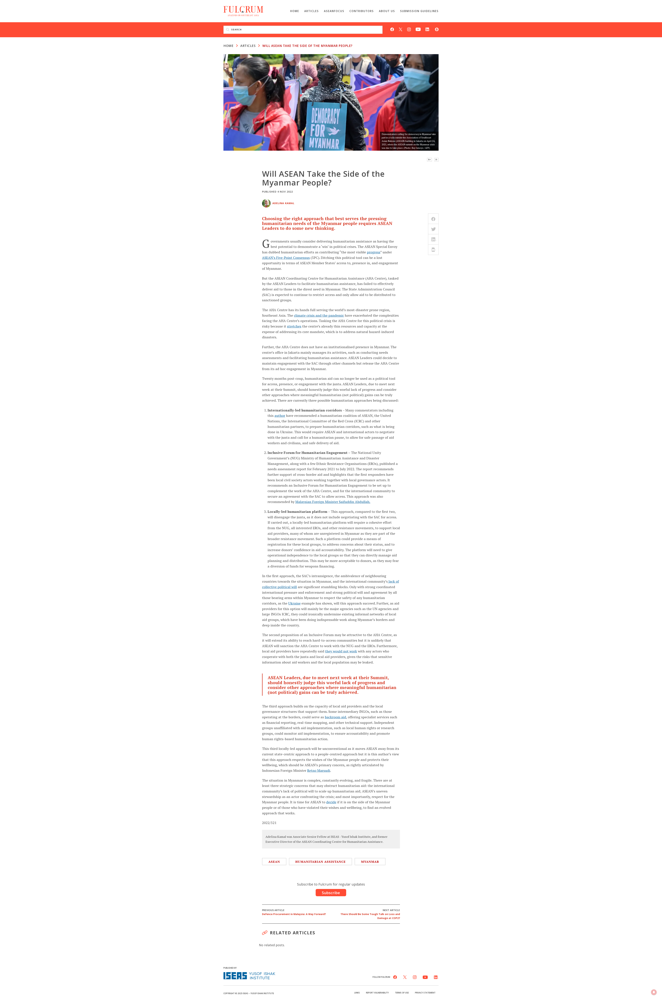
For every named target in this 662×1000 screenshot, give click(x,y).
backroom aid (335, 717)
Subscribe (331, 892)
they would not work (341, 651)
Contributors (361, 11)
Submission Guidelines (419, 11)
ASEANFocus (334, 11)
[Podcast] (437, 29)
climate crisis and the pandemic (319, 315)
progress (373, 252)
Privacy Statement (425, 992)
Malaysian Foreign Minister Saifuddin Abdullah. (332, 501)
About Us (387, 11)
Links (357, 992)
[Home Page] (243, 11)
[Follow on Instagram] (409, 29)
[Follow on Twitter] (400, 29)
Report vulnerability (377, 992)
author (279, 415)
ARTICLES (247, 46)
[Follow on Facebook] (392, 29)
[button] (654, 992)
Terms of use (402, 992)
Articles (311, 11)
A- (436, 159)
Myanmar (370, 862)
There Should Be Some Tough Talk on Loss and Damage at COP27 (370, 914)
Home (294, 11)
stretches (294, 326)
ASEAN (274, 862)
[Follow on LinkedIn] (427, 29)
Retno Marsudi (318, 770)
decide (331, 802)
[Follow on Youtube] (418, 29)
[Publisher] (249, 975)
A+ (429, 159)
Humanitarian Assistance (320, 862)
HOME (228, 46)
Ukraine (294, 603)
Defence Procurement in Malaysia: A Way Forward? (294, 912)
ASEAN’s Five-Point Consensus (286, 257)
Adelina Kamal (283, 203)
